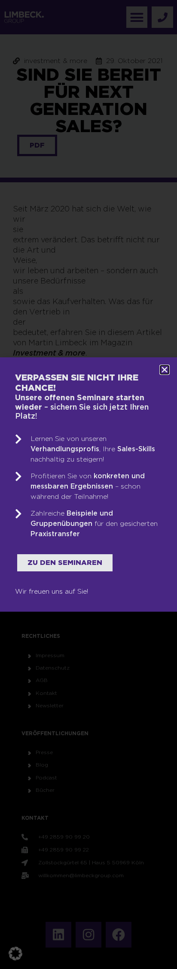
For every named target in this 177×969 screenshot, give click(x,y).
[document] (88, 484)
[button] (15, 953)
